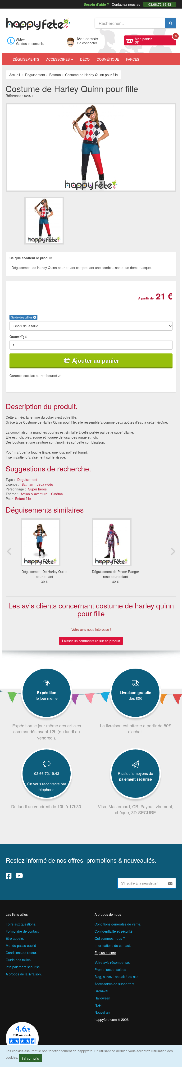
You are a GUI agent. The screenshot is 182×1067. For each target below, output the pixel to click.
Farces (132, 59)
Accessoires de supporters (114, 983)
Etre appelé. (15, 938)
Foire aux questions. (21, 924)
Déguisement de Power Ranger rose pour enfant (115, 574)
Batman (27, 484)
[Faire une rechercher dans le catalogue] (170, 23)
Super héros (37, 489)
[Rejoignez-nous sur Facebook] (9, 875)
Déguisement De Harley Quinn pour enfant (44, 574)
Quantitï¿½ (18, 336)
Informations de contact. (113, 945)
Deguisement (27, 479)
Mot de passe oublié (21, 945)
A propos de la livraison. (24, 974)
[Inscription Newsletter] (170, 883)
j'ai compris (30, 1058)
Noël (98, 1005)
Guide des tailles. (19, 959)
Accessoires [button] (58, 59)
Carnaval (101, 991)
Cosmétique (108, 59)
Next (173, 551)
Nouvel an (102, 1012)
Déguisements (26, 59)
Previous (9, 551)
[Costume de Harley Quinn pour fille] (57, 221)
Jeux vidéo (45, 484)
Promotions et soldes (110, 969)
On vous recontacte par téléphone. (46, 786)
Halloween (102, 998)
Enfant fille (23, 498)
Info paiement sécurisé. (23, 966)
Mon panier (155, 39)
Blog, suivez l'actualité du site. (117, 976)
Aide (19, 39)
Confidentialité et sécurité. (114, 931)
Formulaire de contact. (23, 931)
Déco (85, 59)
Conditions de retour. (21, 952)
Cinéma (57, 493)
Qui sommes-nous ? (110, 938)
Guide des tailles (22, 317)
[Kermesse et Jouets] (146, 56)
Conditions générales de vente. (118, 924)
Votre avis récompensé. (112, 962)
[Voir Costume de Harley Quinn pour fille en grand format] (91, 146)
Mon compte (87, 40)
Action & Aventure (34, 493)
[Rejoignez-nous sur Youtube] (19, 875)
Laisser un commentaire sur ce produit (91, 640)
